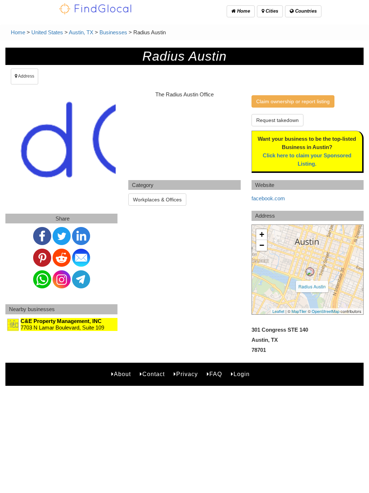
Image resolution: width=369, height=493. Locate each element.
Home (243, 11)
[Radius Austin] (310, 271)
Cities (271, 11)
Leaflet (278, 311)
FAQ (215, 374)
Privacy (187, 374)
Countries (305, 11)
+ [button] (261, 234)
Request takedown (277, 120)
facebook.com (268, 198)
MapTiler (299, 311)
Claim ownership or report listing (293, 101)
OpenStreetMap (325, 311)
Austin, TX (81, 32)
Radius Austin (312, 286)
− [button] (261, 245)
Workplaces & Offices (157, 199)
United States (47, 32)
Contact (153, 374)
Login (242, 374)
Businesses (113, 32)
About (122, 374)
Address (25, 76)
